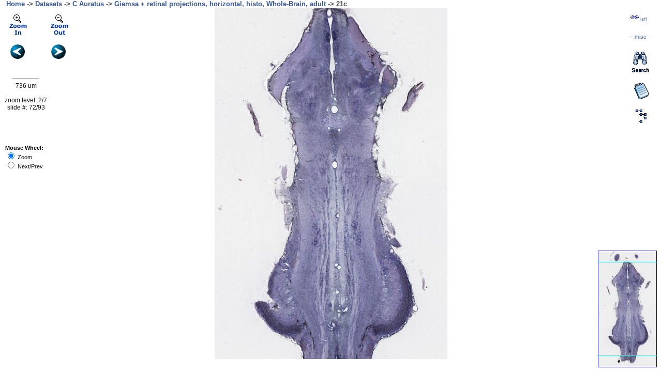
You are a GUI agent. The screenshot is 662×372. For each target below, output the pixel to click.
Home (15, 4)
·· (637, 37)
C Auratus (88, 4)
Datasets (48, 4)
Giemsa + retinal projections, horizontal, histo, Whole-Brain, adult (220, 4)
